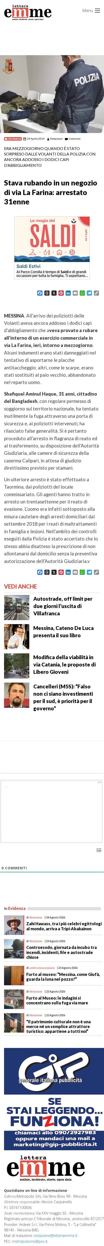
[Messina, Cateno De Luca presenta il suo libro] (16, 636)
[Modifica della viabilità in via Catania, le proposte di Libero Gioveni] (16, 665)
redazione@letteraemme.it (55, 1235)
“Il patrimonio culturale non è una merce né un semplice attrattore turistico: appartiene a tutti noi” (58, 1026)
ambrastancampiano (42, 967)
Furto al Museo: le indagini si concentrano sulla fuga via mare (57, 1000)
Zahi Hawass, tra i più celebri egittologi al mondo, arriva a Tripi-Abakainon (64, 926)
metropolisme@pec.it (29, 1241)
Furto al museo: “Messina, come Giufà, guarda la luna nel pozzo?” (63, 976)
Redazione (56, 138)
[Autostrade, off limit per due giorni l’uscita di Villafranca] (16, 607)
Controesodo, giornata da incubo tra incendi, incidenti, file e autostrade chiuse (61, 952)
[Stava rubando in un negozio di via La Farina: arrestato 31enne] (52, 94)
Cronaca (14, 139)
